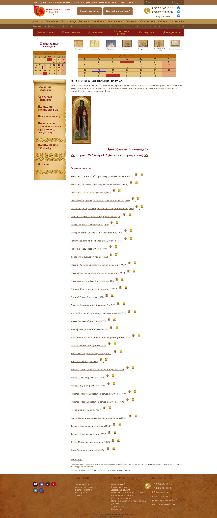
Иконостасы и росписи (121, 32)
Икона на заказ (82, 484)
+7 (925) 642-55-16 (162, 8)
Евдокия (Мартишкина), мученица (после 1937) (94, 289)
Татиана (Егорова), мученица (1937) (88, 434)
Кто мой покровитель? (118, 11)
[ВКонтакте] (178, 16)
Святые (129, 21)
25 (49, 67)
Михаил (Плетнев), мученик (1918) (87, 377)
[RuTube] (35, 484)
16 (40, 65)
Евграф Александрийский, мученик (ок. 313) (92, 281)
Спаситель (52, 21)
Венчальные (114, 21)
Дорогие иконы (96, 32)
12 (54, 62)
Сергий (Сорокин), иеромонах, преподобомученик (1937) (99, 418)
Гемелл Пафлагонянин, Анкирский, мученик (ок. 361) (96, 240)
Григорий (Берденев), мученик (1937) (89, 248)
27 (59, 67)
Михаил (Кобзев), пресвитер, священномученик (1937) (97, 369)
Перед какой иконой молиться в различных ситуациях (49, 128)
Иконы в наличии (71, 32)
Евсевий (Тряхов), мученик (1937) (87, 297)
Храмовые (178, 21)
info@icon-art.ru (162, 16)
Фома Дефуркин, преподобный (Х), (88, 450)
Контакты (131, 2)
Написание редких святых (48, 108)
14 (63, 62)
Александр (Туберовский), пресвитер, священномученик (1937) (102, 176)
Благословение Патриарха (60, 2)
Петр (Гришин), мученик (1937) (86, 410)
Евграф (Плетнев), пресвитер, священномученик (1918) (98, 273)
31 (45, 70)
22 (36, 67)
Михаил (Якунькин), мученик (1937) (88, 385)
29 (36, 70)
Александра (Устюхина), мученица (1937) (91, 192)
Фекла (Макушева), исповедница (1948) (90, 442)
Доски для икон (171, 32)
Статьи (43, 164)
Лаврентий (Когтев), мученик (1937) (88, 345)
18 (49, 65)
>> (146, 155)
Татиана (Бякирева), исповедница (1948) (91, 426)
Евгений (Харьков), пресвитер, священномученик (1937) (98, 265)
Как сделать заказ (89, 2)
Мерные (84, 21)
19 (54, 65)
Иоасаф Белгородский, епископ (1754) (89, 329)
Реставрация (146, 32)
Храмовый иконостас (45, 99)
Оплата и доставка (107, 2)
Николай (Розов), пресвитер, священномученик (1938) (97, 401)
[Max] (178, 8)
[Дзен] (47, 484)
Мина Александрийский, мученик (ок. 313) (91, 353)
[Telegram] (35, 490)
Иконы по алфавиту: (44, 26)
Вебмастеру (77, 459)
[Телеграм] (178, 12)
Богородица (68, 21)
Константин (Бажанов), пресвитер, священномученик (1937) (100, 337)
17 (45, 65)
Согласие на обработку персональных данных (122, 497)
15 (36, 65)
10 (45, 62)
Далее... (108, 91)
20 (59, 65)
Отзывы (121, 2)
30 (40, 70)
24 (45, 67)
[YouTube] (53, 484)
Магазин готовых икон (85, 487)
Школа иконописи (83, 489)
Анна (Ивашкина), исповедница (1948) (90, 224)
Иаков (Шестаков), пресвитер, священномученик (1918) (98, 313)
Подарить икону (49, 116)
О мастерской (40, 2)
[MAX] (41, 490)
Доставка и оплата (120, 489)
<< (73, 155)
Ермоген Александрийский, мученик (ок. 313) (93, 305)
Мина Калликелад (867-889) (84, 361)
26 (54, 67)
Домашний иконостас (45, 89)
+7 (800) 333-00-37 (162, 12)
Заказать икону (46, 32)
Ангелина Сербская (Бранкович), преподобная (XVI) (96, 216)
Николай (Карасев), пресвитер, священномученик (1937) (98, 393)
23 (40, 67)
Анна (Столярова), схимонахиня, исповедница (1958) (97, 232)
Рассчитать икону (89, 11)
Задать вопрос (118, 506)
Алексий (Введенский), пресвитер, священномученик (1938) (100, 200)
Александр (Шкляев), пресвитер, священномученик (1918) (99, 184)
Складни (163, 21)
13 (59, 62)
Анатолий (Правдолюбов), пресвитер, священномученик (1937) (102, 208)
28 (63, 67)
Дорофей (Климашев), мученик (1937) (89, 256)
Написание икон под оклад (48, 147)
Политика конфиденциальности (127, 492)
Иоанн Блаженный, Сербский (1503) (88, 321)
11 (49, 62)
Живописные (147, 21)
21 (63, 65)
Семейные (98, 21)
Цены (76, 2)
